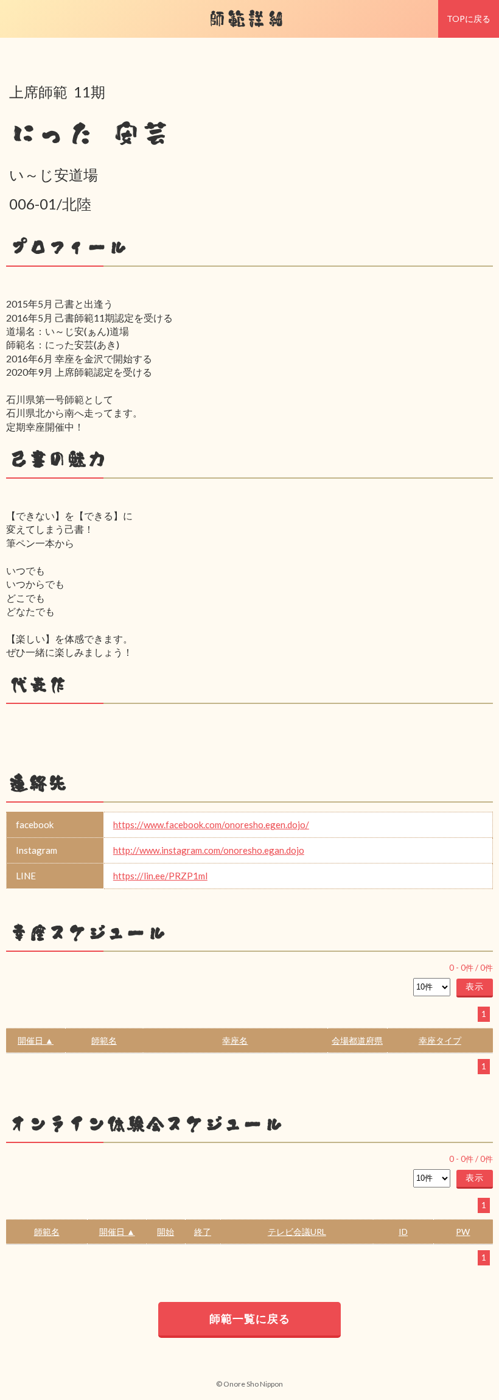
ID (403, 1231)
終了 (202, 1231)
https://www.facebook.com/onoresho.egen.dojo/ (211, 824)
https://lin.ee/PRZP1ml (160, 875)
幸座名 (235, 1040)
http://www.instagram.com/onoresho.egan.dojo (208, 850)
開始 (165, 1231)
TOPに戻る (468, 18)
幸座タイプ (440, 1040)
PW (463, 1231)
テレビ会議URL (297, 1231)
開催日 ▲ (36, 1040)
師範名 (104, 1040)
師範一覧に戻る (249, 1318)
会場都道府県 (357, 1040)
